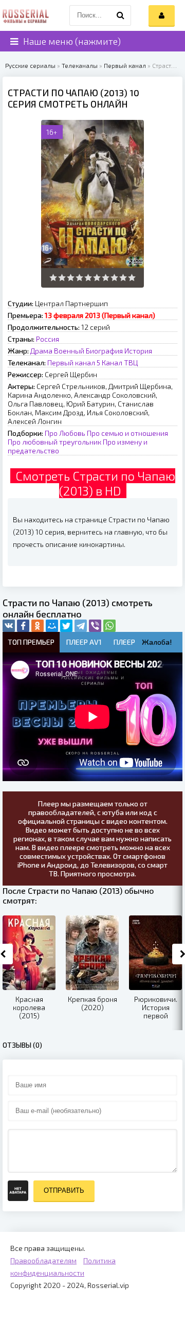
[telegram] (81, 626)
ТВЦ (131, 362)
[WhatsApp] (109, 626)
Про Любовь (65, 433)
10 (131, 277)
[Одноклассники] (37, 626)
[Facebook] (23, 626)
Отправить (64, 1190)
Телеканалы (80, 65)
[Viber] (95, 626)
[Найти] (120, 15)
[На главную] (25, 15)
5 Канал (109, 362)
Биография (104, 350)
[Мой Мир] (52, 626)
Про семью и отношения (127, 433)
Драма (41, 350)
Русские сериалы (30, 65)
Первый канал (125, 65)
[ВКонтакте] (9, 626)
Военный (69, 350)
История (138, 350)
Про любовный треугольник (54, 441)
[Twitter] (66, 626)
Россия (47, 338)
